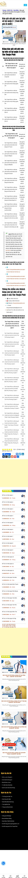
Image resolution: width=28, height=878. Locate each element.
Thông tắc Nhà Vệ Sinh (7, 807)
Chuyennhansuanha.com (19, 303)
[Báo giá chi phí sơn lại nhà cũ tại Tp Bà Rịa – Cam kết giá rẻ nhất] (14, 692)
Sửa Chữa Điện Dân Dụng (8, 801)
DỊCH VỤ (9, 10)
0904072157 (6, 573)
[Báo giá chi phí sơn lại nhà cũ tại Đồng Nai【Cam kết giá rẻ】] (14, 718)
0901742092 (6, 566)
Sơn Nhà (15, 10)
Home (4, 10)
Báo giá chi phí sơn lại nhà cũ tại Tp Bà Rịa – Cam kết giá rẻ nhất (14, 701)
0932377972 (6, 546)
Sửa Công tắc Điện (6, 799)
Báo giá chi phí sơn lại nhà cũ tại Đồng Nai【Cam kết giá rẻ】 (14, 727)
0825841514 (6, 518)
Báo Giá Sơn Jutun (6, 782)
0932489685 (6, 511)
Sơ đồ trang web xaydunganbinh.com (10, 823)
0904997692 (6, 504)
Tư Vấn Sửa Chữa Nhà (7, 785)
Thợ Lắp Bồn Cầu (6, 804)
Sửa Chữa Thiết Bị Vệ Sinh (8, 821)
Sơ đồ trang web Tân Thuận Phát (9, 826)
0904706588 (6, 621)
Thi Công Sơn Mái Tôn (7, 796)
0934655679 (6, 559)
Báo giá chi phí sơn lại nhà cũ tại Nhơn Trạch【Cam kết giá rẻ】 (14, 753)
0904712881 (6, 614)
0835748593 (6, 539)
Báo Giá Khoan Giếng (6, 818)
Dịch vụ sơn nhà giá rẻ (7, 777)
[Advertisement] (14, 474)
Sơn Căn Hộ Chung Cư (7, 779)
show (14, 27)
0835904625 (6, 498)
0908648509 (6, 594)
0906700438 (6, 552)
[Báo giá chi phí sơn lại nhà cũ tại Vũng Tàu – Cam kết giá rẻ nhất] (14, 667)
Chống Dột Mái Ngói (6, 815)
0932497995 (6, 525)
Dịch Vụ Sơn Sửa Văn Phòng (8, 787)
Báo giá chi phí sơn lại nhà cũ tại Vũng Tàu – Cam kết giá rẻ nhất (14, 676)
